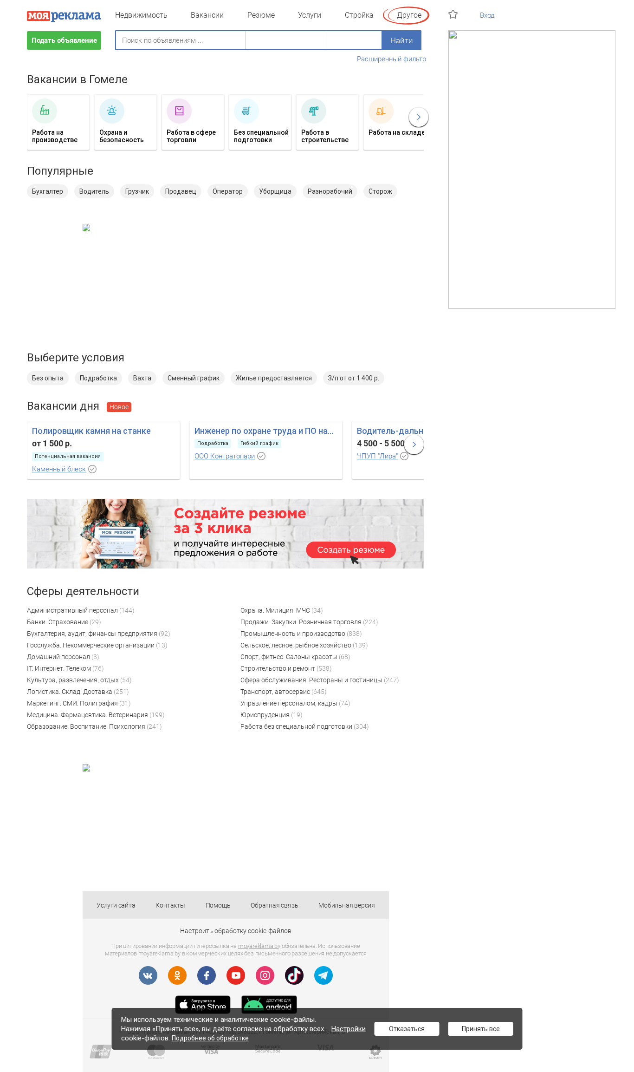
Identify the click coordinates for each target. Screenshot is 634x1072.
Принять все (481, 1029)
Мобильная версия (346, 905)
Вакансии (207, 15)
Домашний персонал (58, 656)
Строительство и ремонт (277, 668)
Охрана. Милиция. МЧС (275, 610)
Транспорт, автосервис (275, 691)
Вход (487, 15)
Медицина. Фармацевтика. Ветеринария (87, 715)
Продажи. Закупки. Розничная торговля (301, 622)
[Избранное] (454, 14)
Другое (409, 15)
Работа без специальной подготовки (296, 726)
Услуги (309, 15)
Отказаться (407, 1029)
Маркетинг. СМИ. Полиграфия (72, 703)
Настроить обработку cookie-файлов (235, 931)
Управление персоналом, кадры (288, 703)
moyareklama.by (259, 945)
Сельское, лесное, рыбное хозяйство (295, 645)
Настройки (348, 1029)
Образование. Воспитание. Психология (86, 726)
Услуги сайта (116, 905)
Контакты (170, 905)
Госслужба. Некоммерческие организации (91, 645)
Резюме (261, 15)
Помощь (218, 905)
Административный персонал (72, 610)
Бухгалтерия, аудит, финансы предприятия (92, 633)
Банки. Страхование (57, 622)
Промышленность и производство (292, 633)
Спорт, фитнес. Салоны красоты (288, 656)
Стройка (359, 15)
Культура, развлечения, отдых (73, 680)
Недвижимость (141, 15)
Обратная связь (274, 905)
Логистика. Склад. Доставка (69, 691)
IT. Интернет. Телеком (59, 668)
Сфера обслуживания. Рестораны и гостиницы (311, 680)
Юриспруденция (265, 715)
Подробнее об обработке (210, 1038)
